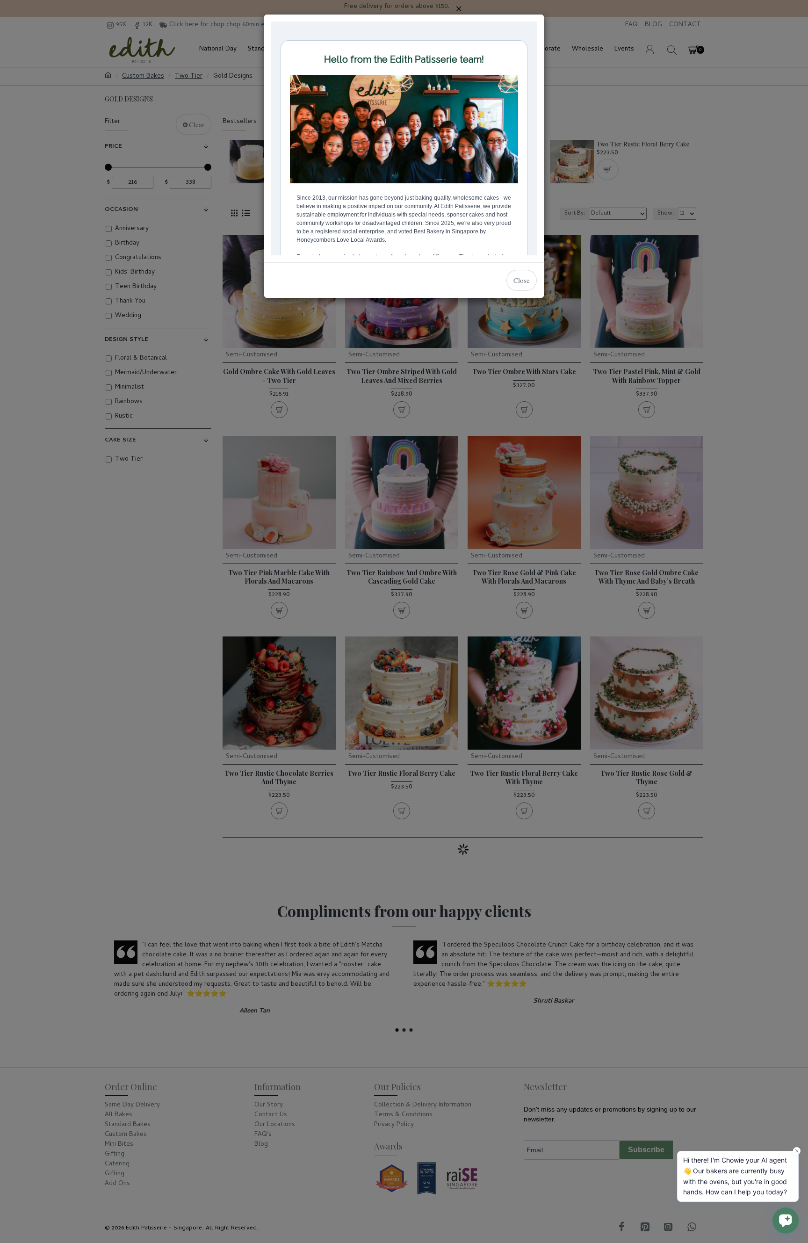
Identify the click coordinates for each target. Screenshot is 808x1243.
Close (521, 280)
